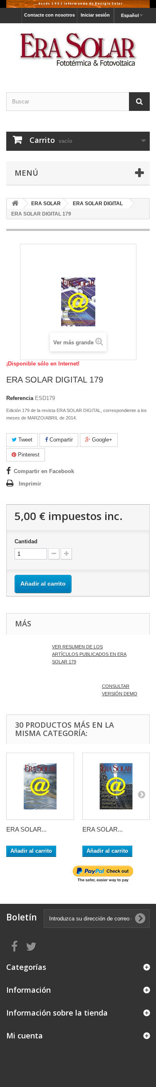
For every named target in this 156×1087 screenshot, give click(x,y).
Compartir (60, 440)
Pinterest (28, 454)
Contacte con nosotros (49, 14)
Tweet (24, 440)
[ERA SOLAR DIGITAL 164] (40, 786)
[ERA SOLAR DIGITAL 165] (116, 786)
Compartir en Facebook (44, 471)
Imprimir (30, 484)
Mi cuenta (24, 1035)
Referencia (19, 398)
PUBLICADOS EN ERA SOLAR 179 (89, 654)
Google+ (101, 440)
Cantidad (26, 541)
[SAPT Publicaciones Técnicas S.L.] (78, 50)
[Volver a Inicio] (15, 204)
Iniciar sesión (95, 14)
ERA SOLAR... (26, 829)
